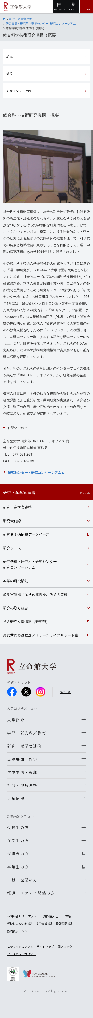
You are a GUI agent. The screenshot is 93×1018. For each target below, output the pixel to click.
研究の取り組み (15, 607)
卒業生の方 (18, 867)
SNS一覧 (65, 692)
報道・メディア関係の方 (31, 893)
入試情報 (16, 798)
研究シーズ (12, 547)
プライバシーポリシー (21, 954)
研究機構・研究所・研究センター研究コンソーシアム (30, 564)
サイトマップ (45, 946)
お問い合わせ (15, 916)
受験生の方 (18, 827)
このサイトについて (20, 946)
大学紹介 (16, 720)
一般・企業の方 (22, 880)
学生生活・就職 (22, 772)
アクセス (33, 916)
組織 (9, 56)
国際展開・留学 (22, 759)
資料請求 (49, 916)
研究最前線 (12, 520)
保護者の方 (18, 853)
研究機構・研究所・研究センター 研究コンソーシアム (41, 23)
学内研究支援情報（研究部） (26, 621)
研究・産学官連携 (20, 19)
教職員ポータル (17, 931)
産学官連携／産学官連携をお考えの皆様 (35, 594)
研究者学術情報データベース (26, 534)
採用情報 (41, 923)
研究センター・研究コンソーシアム (34, 472)
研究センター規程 (18, 90)
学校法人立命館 (17, 923)
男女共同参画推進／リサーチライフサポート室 (40, 634)
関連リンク (65, 946)
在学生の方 (18, 840)
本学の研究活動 (15, 580)
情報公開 (61, 923)
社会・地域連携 (22, 785)
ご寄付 (67, 916)
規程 (9, 73)
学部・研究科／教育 (26, 733)
